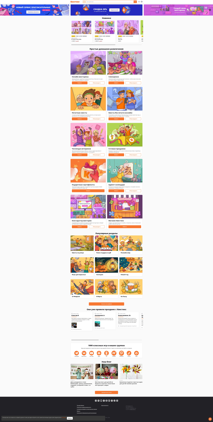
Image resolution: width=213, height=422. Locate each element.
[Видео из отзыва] (97, 324)
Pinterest (121, 356)
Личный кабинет (80, 405)
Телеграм (76, 356)
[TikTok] (114, 401)
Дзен (99, 356)
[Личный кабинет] (141, 2)
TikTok (128, 356)
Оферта (78, 411)
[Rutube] (109, 401)
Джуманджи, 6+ (100, 315)
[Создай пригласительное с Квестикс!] (177, 10)
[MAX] (117, 401)
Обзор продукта (96, 82)
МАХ (136, 356)
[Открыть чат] (210, 419)
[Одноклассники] (106, 401)
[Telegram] (96, 401)
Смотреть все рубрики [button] (106, 304)
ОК (106, 356)
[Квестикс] (75, 2)
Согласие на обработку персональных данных (87, 409)
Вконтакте (84, 356)
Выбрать (80, 82)
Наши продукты (104, 405)
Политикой (64, 417)
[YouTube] (101, 401)
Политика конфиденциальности (84, 407)
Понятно (70, 418)
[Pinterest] (112, 401)
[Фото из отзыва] (74, 325)
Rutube (114, 356)
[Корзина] (139, 1)
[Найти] (135, 1)
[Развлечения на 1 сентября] (104, 10)
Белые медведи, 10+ (124, 315)
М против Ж (75, 315)
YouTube (91, 356)
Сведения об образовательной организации (86, 413)
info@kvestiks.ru (133, 409)
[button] (3, 10)
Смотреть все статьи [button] (106, 392)
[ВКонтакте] (98, 401)
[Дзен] (104, 401)
